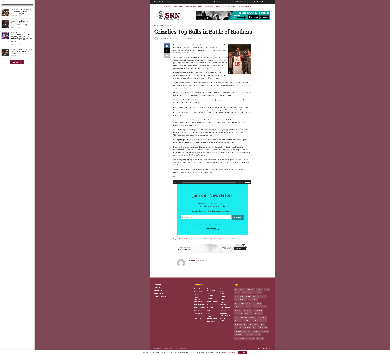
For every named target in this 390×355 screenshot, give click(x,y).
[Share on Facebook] (167, 45)
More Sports (230, 6)
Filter (29, 2)
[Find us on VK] (260, 2)
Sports (161, 25)
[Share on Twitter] (167, 50)
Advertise (157, 287)
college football (240, 303)
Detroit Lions (239, 306)
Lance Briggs (239, 317)
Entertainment (245, 6)
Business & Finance (198, 314)
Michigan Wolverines (259, 320)
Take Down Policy (160, 296)
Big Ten (237, 292)
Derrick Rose (257, 303)
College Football (210, 295)
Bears (267, 289)
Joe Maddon (258, 310)
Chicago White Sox (240, 299)
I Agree (242, 352)
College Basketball (194, 6)
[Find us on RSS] (262, 2)
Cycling (209, 299)
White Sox (260, 338)
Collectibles (198, 318)
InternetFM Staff (166, 38)
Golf (208, 310)
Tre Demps (250, 338)
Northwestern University (242, 331)
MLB (262, 324)
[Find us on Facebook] (251, 2)
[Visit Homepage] (168, 15)
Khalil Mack (248, 313)
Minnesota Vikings (240, 324)
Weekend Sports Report (225, 314)
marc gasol (193, 239)
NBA (236, 327)
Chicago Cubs (261, 296)
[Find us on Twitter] (254, 2)
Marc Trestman (250, 317)
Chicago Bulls (182, 239)
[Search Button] (214, 2)
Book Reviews (199, 304)
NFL (254, 327)
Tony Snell (236, 239)
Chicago (258, 292)
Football (209, 6)
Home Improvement (212, 317)
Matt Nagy (247, 320)
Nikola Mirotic (204, 239)
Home (156, 2)
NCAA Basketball (245, 327)
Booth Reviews (199, 307)
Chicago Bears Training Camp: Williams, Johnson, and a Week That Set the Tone (21, 51)
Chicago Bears (239, 296)
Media (222, 289)
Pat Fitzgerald (239, 334)
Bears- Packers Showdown (198, 299)
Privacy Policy (159, 293)
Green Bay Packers (260, 306)
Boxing (196, 310)
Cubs (248, 303)
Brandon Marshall (247, 292)
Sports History (225, 307)
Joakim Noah (247, 310)
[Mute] (243, 182)
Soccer (218, 6)
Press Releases (223, 293)
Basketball (178, 6)
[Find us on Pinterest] (257, 2)
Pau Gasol (214, 239)
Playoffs (257, 334)
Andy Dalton (250, 289)
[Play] (176, 182)
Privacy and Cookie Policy (227, 352)
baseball (259, 289)
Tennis (222, 310)
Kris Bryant (258, 313)
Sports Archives (223, 303)
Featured (210, 304)
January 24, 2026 (181, 38)
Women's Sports (223, 319)
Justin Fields (238, 313)
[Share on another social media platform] (167, 55)
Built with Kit (212, 228)
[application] (212, 182)
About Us (162, 2)
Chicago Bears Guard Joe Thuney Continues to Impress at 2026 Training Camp (21, 23)
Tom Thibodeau (225, 239)
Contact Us (169, 2)
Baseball (167, 6)
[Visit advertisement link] (233, 15)
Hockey (209, 313)
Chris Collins (253, 299)
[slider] (247, 182)
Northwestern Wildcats (260, 331)
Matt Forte (238, 320)
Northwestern (262, 327)
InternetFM (211, 321)
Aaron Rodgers (239, 289)
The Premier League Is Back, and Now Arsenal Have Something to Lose (21, 11)
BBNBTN (197, 295)
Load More (17, 62)
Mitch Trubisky (253, 324)
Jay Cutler (238, 310)
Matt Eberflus (262, 317)
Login (268, 2)
